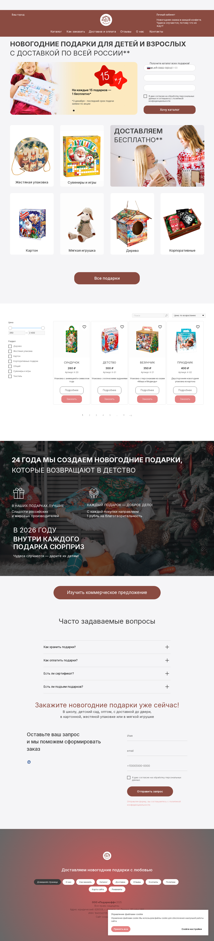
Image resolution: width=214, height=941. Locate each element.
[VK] (29, 762)
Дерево (132, 251)
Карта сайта (98, 889)
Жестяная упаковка (31, 182)
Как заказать (76, 31)
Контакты (156, 31)
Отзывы (125, 31)
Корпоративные (182, 250)
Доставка (120, 882)
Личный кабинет (165, 14)
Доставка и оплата (102, 31)
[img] (132, 224)
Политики (170, 882)
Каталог (56, 31)
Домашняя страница (47, 882)
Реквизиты (117, 889)
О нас (140, 31)
